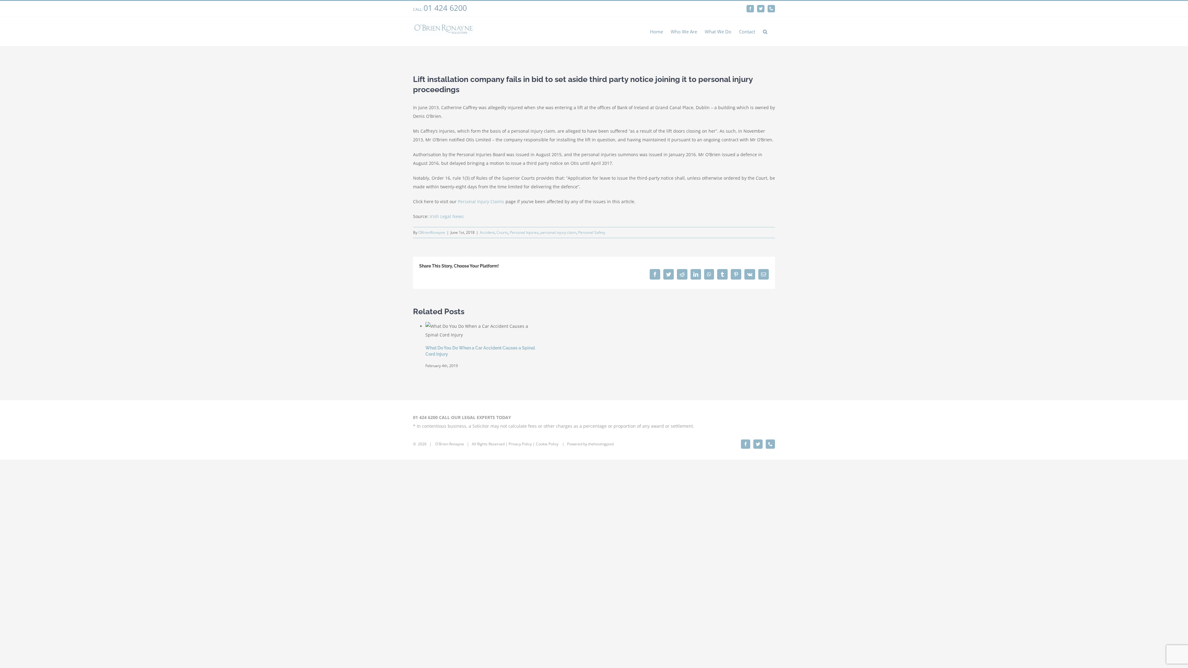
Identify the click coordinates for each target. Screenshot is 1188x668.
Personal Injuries (524, 232)
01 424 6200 (445, 7)
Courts (502, 232)
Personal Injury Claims (481, 201)
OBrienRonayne (431, 232)
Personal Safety (591, 232)
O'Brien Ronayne (449, 444)
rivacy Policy (521, 444)
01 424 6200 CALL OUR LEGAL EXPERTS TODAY (462, 417)
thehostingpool (601, 444)
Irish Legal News (447, 216)
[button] (765, 31)
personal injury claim (558, 232)
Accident (487, 232)
